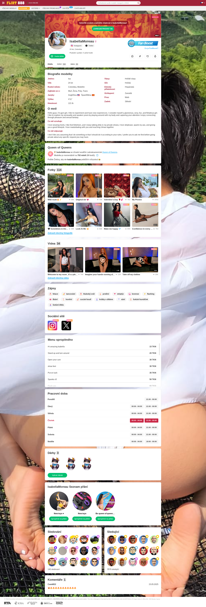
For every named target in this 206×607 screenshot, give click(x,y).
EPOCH (49, 599)
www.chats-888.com (33, 599)
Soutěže (65, 8)
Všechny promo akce (51, 8)
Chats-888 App (80, 8)
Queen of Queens (109, 152)
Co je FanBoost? (151, 48)
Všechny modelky (9, 8)
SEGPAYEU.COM (58, 599)
